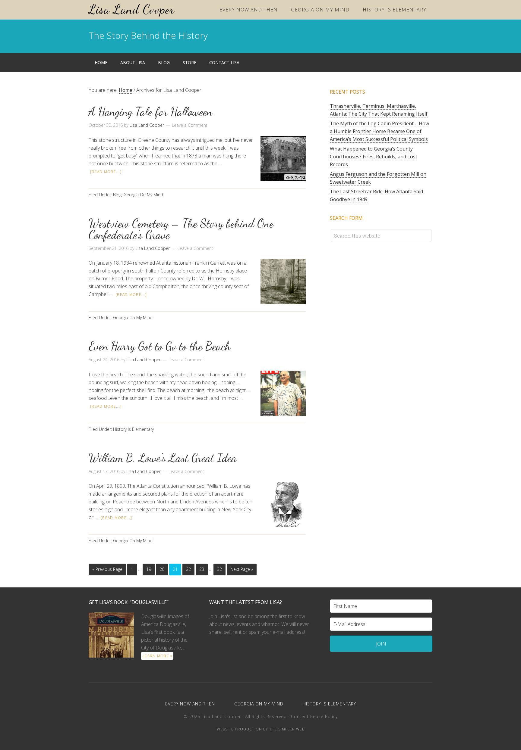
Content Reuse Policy (314, 716)
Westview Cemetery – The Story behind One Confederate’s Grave (181, 229)
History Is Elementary (133, 429)
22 (188, 569)
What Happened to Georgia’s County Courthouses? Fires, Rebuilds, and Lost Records (373, 156)
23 (201, 569)
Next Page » (241, 569)
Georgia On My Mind (143, 195)
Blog (117, 195)
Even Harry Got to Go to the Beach (160, 346)
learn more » (157, 655)
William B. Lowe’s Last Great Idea (163, 458)
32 (219, 569)
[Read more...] (106, 171)
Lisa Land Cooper (131, 9)
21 (175, 569)
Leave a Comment (189, 125)
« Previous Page (107, 569)
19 (148, 569)
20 (161, 569)
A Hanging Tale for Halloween (150, 112)
